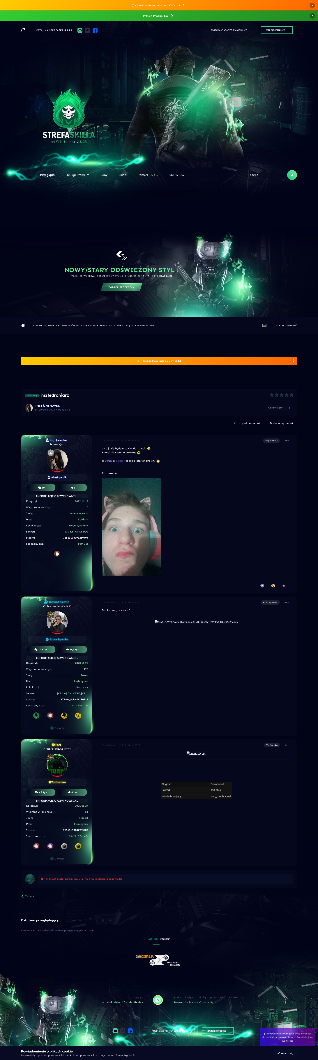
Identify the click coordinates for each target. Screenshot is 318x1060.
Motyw (189, 997)
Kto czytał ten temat (247, 423)
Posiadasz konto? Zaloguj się (229, 30)
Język (176, 997)
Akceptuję (286, 1053)
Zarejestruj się (275, 30)
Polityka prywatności (212, 997)
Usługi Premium (78, 175)
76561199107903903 (75, 830)
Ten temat (276, 175)
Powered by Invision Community (194, 1002)
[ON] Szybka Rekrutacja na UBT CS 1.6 (156, 5)
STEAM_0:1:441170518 (74, 699)
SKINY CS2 (177, 175)
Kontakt (233, 997)
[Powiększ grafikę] (196, 753)
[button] (153, 944)
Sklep (122, 175)
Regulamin (129, 1055)
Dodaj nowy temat (281, 423)
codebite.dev (134, 1002)
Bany (103, 175)
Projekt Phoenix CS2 (156, 15)
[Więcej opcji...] (287, 440)
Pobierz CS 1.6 (148, 175)
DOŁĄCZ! (98, 287)
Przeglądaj (48, 175)
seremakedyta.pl (112, 1002)
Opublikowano (121, 440)
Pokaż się (64, 409)
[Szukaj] (292, 175)
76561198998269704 (75, 537)
